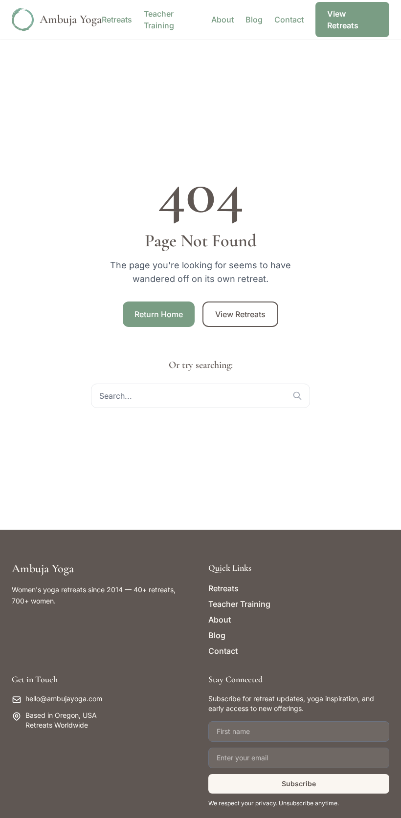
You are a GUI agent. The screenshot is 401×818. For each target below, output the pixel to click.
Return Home (158, 314)
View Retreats (342, 19)
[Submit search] (297, 396)
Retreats (117, 19)
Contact (289, 19)
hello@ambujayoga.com (63, 698)
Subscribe (299, 783)
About (222, 19)
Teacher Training (239, 604)
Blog (254, 19)
